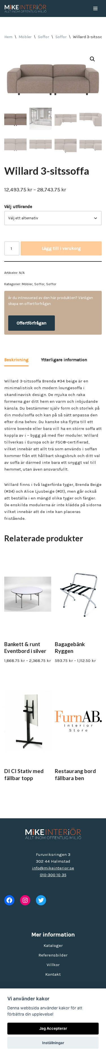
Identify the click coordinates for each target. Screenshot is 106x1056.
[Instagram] (25, 900)
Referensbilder (53, 955)
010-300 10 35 (53, 874)
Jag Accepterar (53, 1028)
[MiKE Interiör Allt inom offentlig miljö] (25, 8)
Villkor (53, 964)
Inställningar (53, 1042)
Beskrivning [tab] (16, 359)
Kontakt (53, 974)
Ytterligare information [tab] (64, 359)
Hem (8, 36)
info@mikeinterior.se (53, 868)
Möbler (25, 36)
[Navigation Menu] (95, 8)
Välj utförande (18, 206)
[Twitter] (41, 900)
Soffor (43, 36)
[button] (92, 59)
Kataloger (53, 945)
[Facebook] (9, 900)
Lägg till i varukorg (61, 248)
